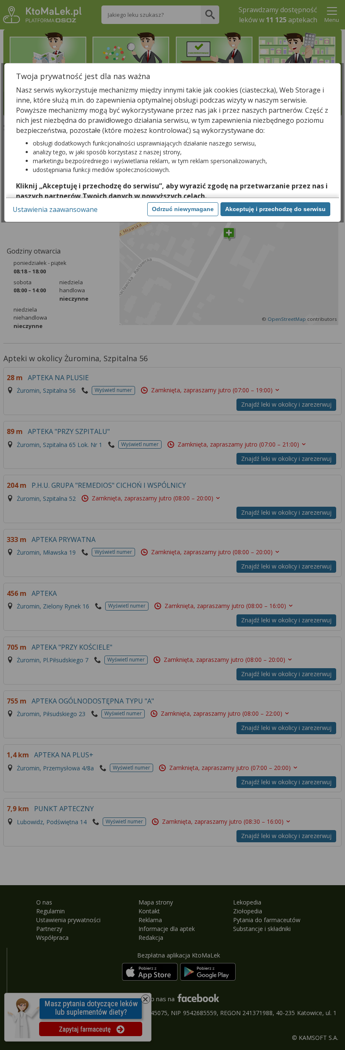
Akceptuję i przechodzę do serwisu (275, 209)
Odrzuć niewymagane (183, 209)
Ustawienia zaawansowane (55, 209)
